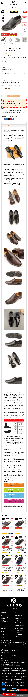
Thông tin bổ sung (7, 125)
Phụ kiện (2, 637)
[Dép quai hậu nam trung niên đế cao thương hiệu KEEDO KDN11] (20, 580)
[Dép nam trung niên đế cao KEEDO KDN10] (7, 560)
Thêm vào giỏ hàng (14, 95)
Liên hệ (2, 620)
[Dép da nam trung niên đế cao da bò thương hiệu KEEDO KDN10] (20, 560)
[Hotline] (3, 694)
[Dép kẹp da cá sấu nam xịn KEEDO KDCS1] (20, 523)
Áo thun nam (18, 632)
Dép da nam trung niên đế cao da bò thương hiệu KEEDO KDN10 (21, 568)
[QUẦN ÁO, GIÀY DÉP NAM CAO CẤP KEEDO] (13, 2)
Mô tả (4, 123)
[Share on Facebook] (5, 119)
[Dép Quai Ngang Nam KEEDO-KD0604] (7, 523)
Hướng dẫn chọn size (19, 625)
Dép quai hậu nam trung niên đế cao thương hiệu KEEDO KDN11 (20, 588)
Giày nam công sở (17, 110)
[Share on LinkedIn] (13, 119)
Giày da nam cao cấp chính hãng (14, 112)
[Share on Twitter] (7, 119)
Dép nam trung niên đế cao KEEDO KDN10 (7, 568)
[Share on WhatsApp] (3, 119)
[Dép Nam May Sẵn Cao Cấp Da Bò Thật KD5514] (20, 542)
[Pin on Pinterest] (11, 119)
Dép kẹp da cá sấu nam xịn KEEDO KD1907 (7, 549)
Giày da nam (10, 43)
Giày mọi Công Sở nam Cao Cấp (9, 113)
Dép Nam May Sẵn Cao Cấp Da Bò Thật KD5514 (21, 549)
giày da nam (5, 112)
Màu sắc (3, 88)
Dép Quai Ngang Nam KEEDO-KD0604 (7, 530)
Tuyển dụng (3, 618)
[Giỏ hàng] (25, 2)
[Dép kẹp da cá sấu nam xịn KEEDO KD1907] (7, 542)
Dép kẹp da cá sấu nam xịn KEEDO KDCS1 (20, 530)
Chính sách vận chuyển (19, 622)
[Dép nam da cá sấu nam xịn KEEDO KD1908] (7, 580)
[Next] (24, 23)
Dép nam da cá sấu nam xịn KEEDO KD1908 (7, 588)
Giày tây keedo (14, 116)
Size (2, 92)
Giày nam (3, 43)
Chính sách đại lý (4, 617)
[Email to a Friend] (9, 119)
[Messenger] (3, 684)
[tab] (14, 123)
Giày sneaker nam (4, 636)
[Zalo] (3, 689)
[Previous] (3, 23)
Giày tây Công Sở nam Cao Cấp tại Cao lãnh (11, 115)
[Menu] (2, 3)
